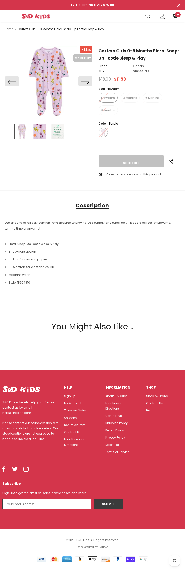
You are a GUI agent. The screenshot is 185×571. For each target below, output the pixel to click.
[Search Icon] (147, 16)
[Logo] (35, 16)
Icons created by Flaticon (92, 547)
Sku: (102, 71)
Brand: (103, 66)
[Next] (85, 81)
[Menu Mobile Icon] (7, 16)
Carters (138, 66)
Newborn (108, 98)
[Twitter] (14, 469)
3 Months (130, 98)
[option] (48, 81)
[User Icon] (162, 16)
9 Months (108, 110)
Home (9, 29)
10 (107, 174)
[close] (178, 5)
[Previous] (12, 81)
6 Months (152, 98)
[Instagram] (26, 469)
